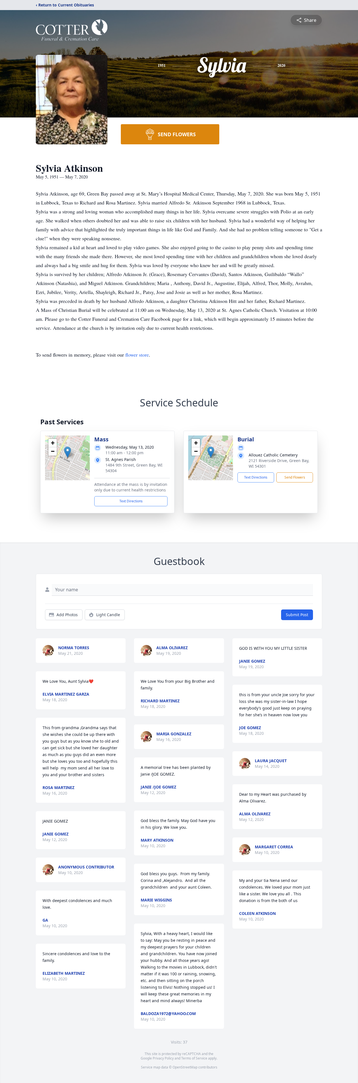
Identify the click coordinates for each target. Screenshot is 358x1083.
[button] (67, 452)
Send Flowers (294, 477)
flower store (137, 354)
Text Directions (131, 501)
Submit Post (297, 614)
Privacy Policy (163, 1058)
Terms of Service (194, 1058)
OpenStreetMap (185, 1067)
